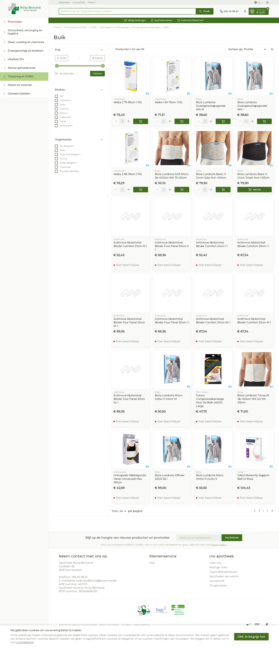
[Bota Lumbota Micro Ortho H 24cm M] (172, 369)
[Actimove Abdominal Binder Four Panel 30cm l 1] (172, 293)
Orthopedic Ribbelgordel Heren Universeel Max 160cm (130, 479)
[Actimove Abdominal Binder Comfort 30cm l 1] (254, 216)
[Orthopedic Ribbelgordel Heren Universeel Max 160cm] (131, 449)
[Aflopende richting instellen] (272, 49)
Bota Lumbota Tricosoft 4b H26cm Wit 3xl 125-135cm (253, 399)
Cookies (126, 624)
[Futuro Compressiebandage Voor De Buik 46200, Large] (213, 369)
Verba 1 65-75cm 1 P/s (168, 102)
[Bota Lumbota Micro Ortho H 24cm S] (213, 449)
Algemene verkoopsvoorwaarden (78, 624)
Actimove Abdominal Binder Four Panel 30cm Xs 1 (129, 399)
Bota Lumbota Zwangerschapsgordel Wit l (252, 106)
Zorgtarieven (218, 585)
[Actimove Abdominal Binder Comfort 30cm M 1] (254, 293)
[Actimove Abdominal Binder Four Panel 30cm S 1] (172, 216)
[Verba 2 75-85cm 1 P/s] (131, 76)
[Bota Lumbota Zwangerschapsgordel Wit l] (254, 76)
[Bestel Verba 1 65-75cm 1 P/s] (182, 121)
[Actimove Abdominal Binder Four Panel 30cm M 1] (131, 293)
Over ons (215, 562)
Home (57, 27)
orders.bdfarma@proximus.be (96, 580)
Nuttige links (218, 567)
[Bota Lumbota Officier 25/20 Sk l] (172, 449)
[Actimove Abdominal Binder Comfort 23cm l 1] (213, 216)
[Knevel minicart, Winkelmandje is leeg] (252, 11)
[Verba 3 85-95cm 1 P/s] (131, 148)
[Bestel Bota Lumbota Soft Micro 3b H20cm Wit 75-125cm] (182, 189)
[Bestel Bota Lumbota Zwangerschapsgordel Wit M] (223, 121)
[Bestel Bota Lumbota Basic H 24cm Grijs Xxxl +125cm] (223, 189)
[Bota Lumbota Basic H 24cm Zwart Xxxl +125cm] (254, 148)
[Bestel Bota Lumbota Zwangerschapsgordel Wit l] (264, 121)
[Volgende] (271, 511)
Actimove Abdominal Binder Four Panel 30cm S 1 (172, 246)
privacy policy (218, 544)
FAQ (152, 562)
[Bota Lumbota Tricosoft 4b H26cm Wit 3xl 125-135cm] (254, 369)
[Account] (245, 11)
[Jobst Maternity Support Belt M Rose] (254, 449)
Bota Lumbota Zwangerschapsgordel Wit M (211, 106)
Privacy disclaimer (109, 624)
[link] (255, 511)
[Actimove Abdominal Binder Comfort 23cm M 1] (131, 216)
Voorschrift (78, 2)
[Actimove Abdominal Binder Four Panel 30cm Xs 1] (131, 369)
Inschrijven (232, 537)
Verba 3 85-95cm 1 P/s (128, 174)
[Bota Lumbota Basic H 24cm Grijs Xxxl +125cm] (213, 148)
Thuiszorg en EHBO (75, 27)
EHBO (93, 27)
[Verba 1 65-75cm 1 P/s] (172, 76)
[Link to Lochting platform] (267, 625)
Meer (91, 2)
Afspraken (64, 2)
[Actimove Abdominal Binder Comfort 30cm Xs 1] (213, 293)
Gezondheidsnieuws (223, 571)
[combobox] (127, 11)
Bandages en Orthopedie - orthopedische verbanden (130, 27)
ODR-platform (142, 624)
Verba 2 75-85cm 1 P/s (128, 102)
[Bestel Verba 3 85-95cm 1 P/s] (140, 189)
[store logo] (24, 9)
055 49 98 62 (80, 577)
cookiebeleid (25, 642)
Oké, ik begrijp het (251, 636)
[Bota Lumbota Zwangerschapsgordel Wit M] (213, 76)
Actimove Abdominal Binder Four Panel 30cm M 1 (129, 322)
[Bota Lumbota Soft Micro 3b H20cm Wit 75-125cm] (172, 148)
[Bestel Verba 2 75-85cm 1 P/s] (140, 121)
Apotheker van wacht (223, 576)
